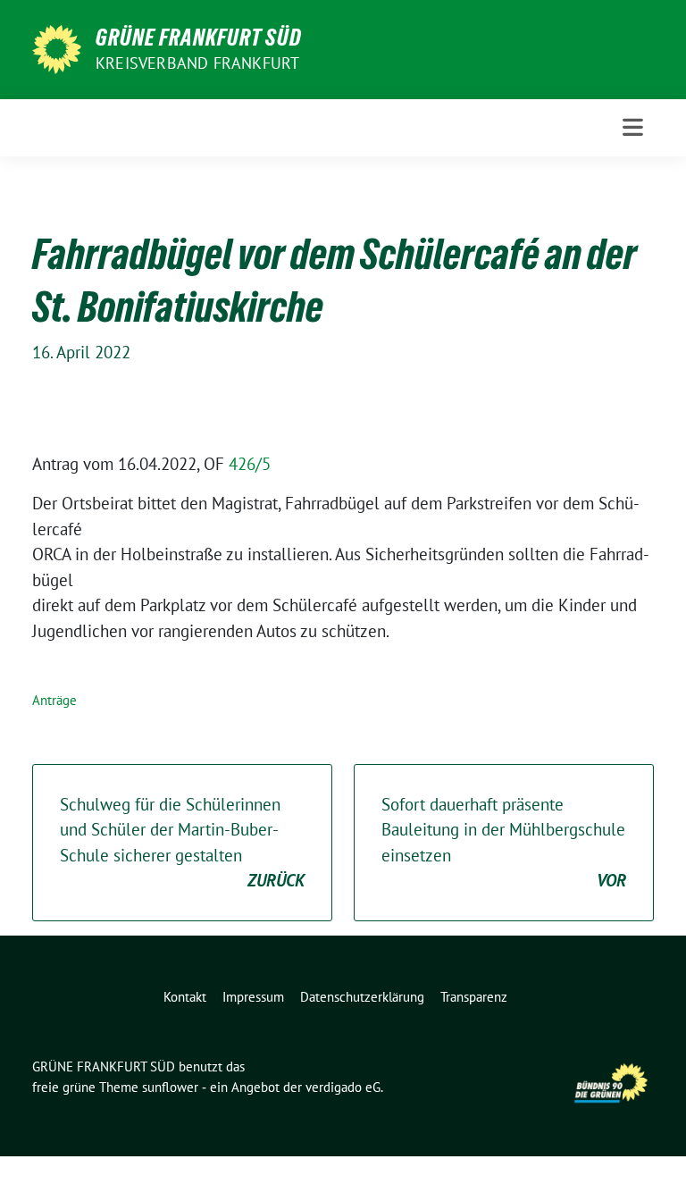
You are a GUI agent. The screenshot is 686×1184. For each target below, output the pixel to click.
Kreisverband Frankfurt (197, 63)
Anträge (54, 700)
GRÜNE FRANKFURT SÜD (199, 37)
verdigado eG (343, 1087)
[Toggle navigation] (633, 127)
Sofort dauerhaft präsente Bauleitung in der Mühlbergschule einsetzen (503, 843)
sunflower (170, 1087)
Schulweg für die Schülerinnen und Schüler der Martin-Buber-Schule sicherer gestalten (182, 843)
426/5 (250, 463)
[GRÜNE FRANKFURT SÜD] (56, 47)
